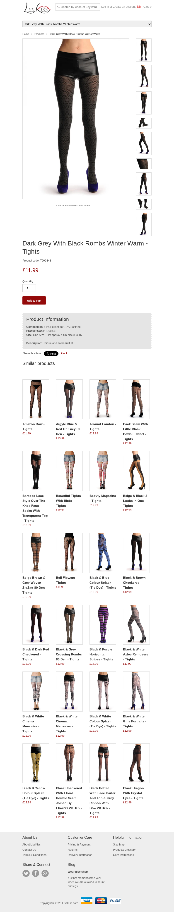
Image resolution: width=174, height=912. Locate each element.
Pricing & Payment (79, 844)
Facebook (35, 873)
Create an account (124, 6)
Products (39, 34)
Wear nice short (78, 871)
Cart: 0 (147, 6)
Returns (72, 849)
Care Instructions (123, 855)
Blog (71, 865)
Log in (105, 6)
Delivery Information (80, 855)
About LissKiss (31, 844)
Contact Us (29, 849)
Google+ (45, 873)
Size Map (119, 844)
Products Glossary (124, 849)
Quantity (27, 281)
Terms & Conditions (34, 855)
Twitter (26, 873)
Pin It (64, 353)
